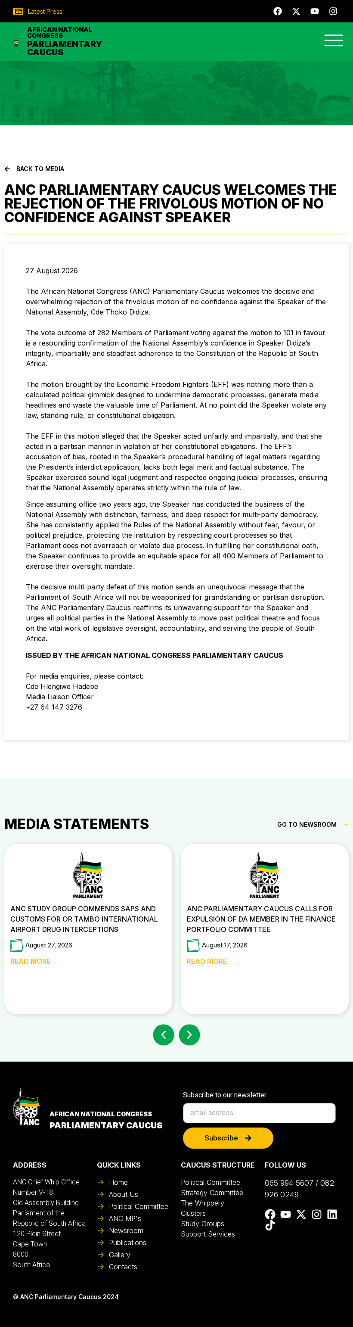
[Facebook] (278, 11)
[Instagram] (333, 11)
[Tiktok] (270, 1225)
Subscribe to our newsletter (224, 1095)
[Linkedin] (332, 1214)
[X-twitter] (296, 11)
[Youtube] (315, 11)
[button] (163, 1034)
